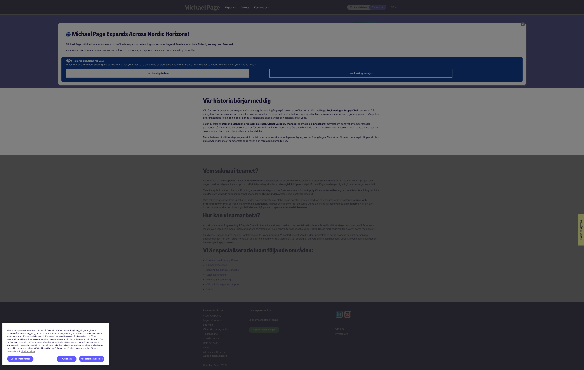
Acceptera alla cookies (92, 359)
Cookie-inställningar (20, 359)
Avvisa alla (66, 359)
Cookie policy (28, 351)
